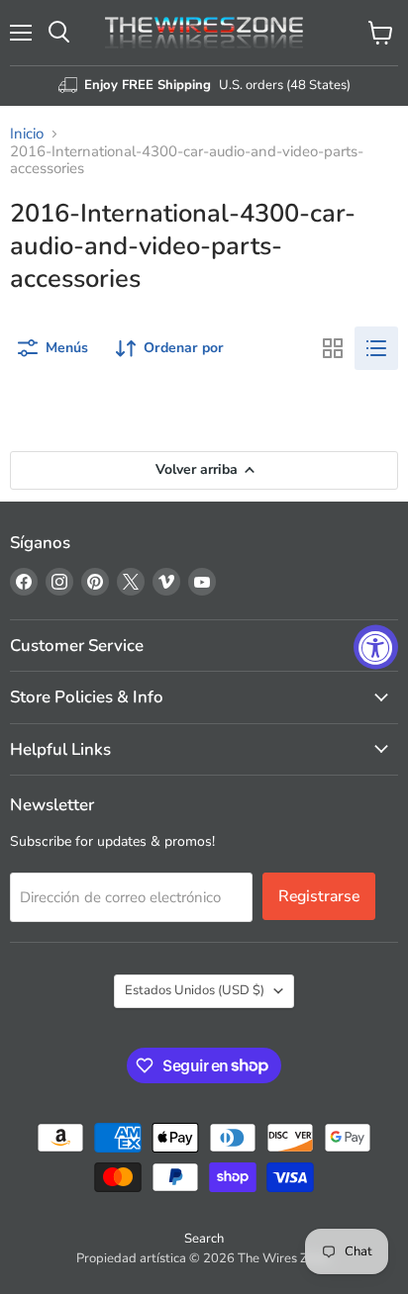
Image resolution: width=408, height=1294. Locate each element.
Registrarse (318, 896)
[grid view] (333, 348)
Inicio (27, 134)
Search (204, 1239)
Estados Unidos (194, 990)
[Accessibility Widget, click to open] (376, 647)
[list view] (376, 348)
